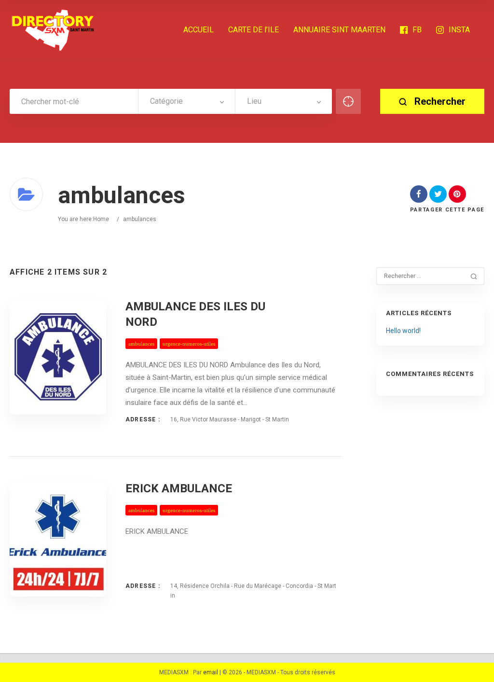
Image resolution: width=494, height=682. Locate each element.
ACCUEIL (198, 29)
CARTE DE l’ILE (253, 29)
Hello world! (403, 330)
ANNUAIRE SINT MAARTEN (339, 29)
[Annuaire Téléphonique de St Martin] (53, 30)
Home (101, 219)
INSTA (459, 29)
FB (417, 29)
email (210, 672)
